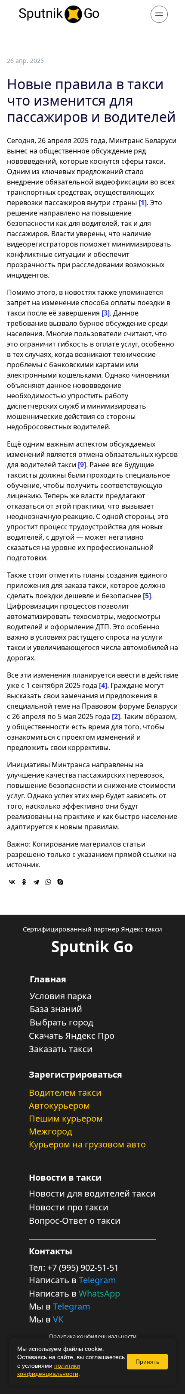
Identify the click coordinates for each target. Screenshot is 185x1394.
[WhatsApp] (48, 882)
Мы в (41, 1306)
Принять (147, 1361)
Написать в (54, 1280)
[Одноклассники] (24, 882)
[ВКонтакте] (12, 882)
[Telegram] (36, 882)
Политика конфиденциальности (92, 1336)
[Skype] (60, 882)
